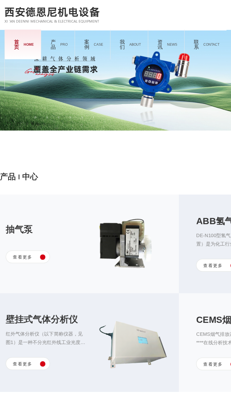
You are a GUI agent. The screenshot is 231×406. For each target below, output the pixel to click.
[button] (133, 104)
